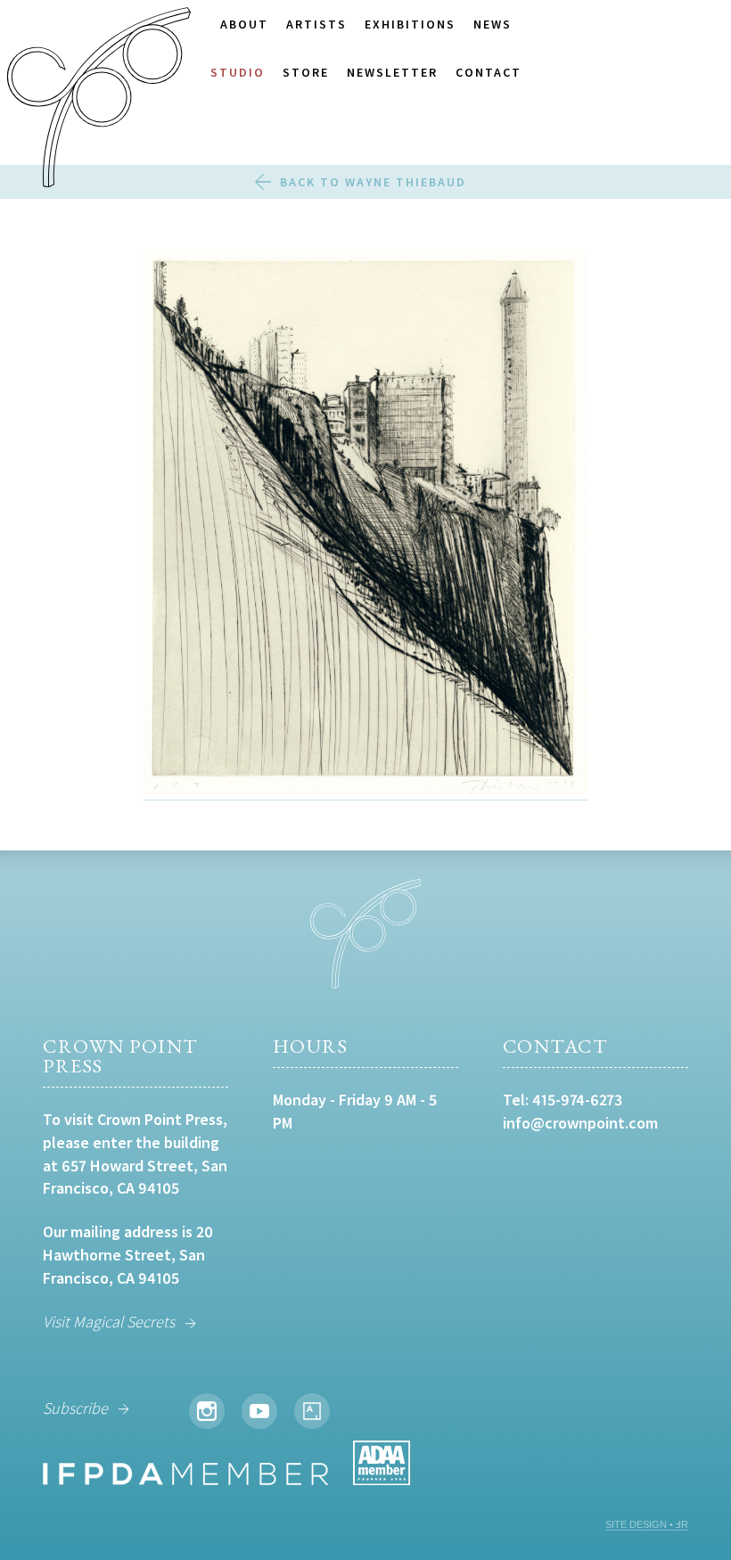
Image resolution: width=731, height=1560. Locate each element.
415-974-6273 (577, 1099)
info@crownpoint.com (580, 1123)
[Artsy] (312, 1411)
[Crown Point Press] (99, 100)
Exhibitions (410, 24)
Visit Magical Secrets (109, 1321)
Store (306, 72)
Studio (237, 72)
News (492, 24)
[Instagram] (207, 1411)
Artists (316, 24)
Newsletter (392, 72)
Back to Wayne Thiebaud (373, 182)
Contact (489, 72)
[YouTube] (259, 1411)
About (244, 24)
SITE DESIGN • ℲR (646, 1524)
